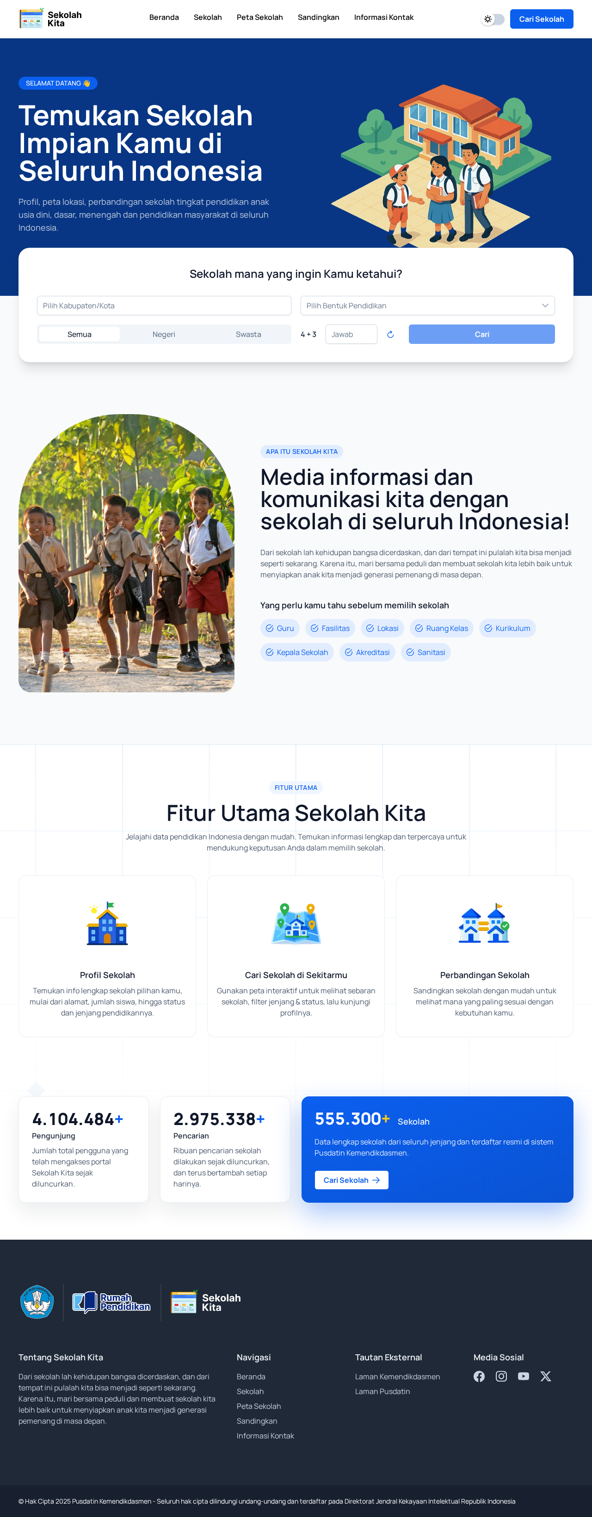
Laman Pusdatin (382, 1391)
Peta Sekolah (259, 1406)
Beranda (251, 1376)
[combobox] (164, 305)
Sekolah (250, 1391)
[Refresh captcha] (390, 334)
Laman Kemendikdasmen (397, 1376)
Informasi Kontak (265, 1436)
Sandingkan (257, 1421)
